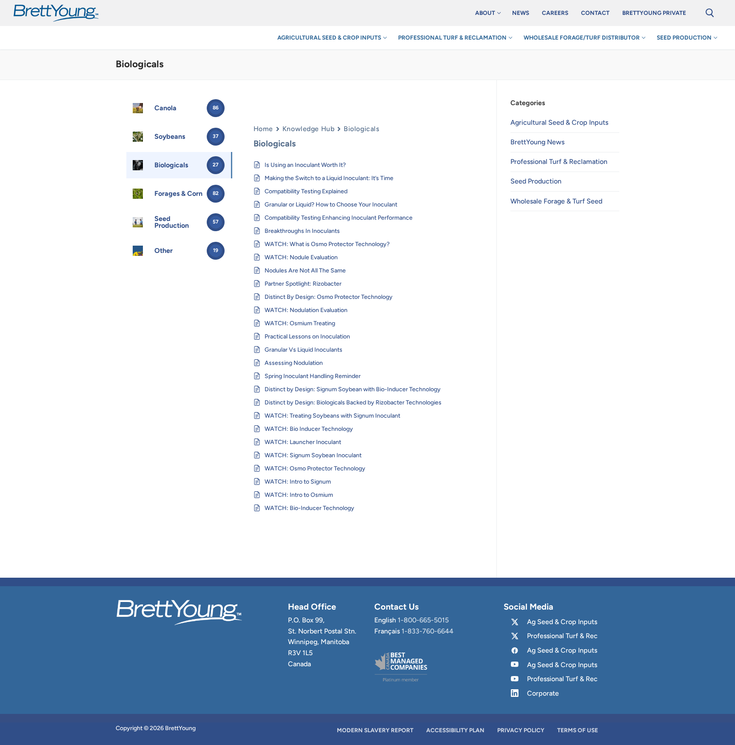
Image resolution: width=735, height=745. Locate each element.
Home (263, 129)
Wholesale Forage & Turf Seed (556, 201)
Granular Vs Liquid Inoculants (303, 349)
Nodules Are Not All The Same (305, 270)
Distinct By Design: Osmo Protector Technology (329, 297)
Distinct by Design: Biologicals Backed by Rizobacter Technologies (353, 402)
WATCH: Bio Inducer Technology (309, 429)
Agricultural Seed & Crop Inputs (559, 122)
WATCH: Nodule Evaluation (301, 257)
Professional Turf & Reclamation (558, 162)
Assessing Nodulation (294, 363)
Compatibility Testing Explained (306, 191)
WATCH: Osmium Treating (300, 323)
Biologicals (361, 129)
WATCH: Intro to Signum (298, 481)
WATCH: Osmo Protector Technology (315, 468)
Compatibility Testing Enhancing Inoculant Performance (339, 217)
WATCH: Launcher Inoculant (303, 442)
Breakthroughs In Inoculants (302, 231)
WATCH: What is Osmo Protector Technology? (327, 244)
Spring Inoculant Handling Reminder (313, 376)
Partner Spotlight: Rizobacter (303, 283)
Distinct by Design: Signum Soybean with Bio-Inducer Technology (353, 389)
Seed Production (535, 181)
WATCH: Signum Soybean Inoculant (313, 455)
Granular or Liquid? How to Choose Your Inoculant (331, 204)
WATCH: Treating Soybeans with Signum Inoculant (332, 415)
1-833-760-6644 (427, 631)
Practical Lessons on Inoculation (307, 336)
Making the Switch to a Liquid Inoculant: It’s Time (329, 178)
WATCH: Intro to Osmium (299, 495)
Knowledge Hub (308, 129)
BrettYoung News (537, 142)
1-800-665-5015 (423, 620)
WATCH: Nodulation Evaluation (306, 310)
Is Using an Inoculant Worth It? (305, 165)
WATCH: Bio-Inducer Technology (309, 508)
